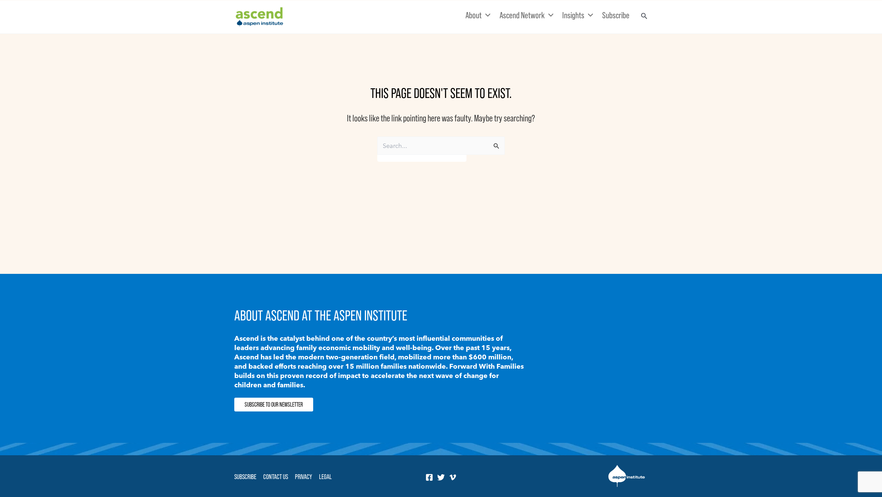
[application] (486, 15)
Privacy (303, 476)
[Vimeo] (453, 477)
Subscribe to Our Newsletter (274, 404)
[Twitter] (441, 477)
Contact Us (275, 476)
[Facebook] (429, 477)
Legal (325, 476)
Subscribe (245, 476)
